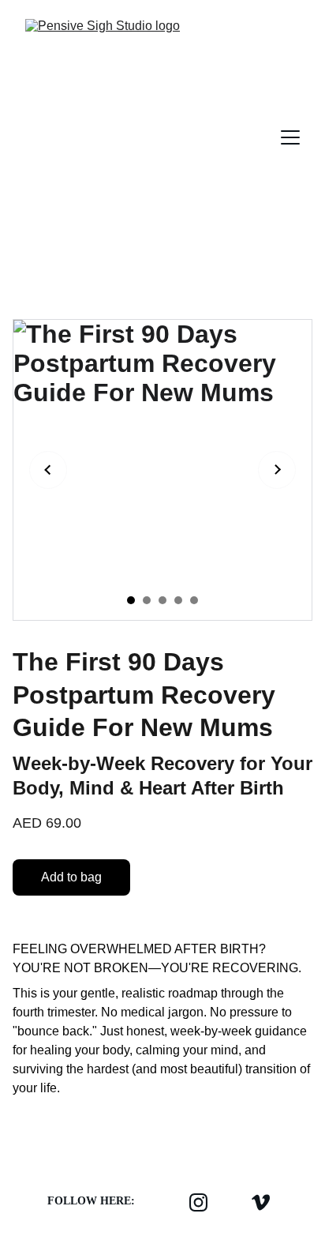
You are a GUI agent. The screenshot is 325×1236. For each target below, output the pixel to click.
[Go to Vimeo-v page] (261, 1202)
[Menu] (290, 137)
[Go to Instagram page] (198, 1202)
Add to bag (71, 877)
